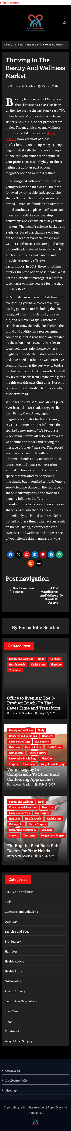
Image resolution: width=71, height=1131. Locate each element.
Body (41, 659)
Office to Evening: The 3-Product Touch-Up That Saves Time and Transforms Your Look (34, 705)
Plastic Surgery (37, 753)
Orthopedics (16, 753)
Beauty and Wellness (21, 659)
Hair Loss (55, 659)
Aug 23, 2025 (47, 713)
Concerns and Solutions (23, 736)
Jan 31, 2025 (47, 856)
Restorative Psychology (22, 758)
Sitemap (11, 1090)
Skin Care (56, 664)
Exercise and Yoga (19, 741)
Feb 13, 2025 (47, 784)
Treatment (15, 670)
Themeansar (35, 1113)
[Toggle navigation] (8, 22)
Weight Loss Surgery (52, 764)
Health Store (38, 664)
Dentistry (47, 736)
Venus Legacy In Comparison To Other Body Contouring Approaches (33, 774)
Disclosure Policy (17, 1080)
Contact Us (12, 1070)
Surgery (13, 764)
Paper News (56, 1107)
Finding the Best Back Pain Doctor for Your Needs (33, 848)
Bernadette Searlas (22, 86)
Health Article (17, 664)
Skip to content (10, 3)
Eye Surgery (42, 741)
